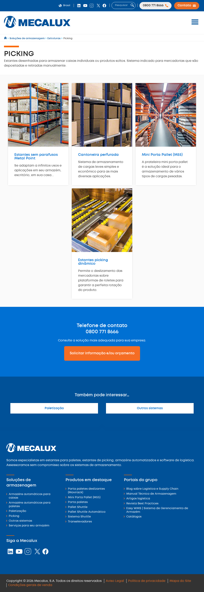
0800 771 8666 (102, 332)
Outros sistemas (150, 408)
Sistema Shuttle (79, 516)
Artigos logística (138, 498)
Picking (14, 516)
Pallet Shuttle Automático (86, 512)
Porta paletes (78, 502)
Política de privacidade (146, 580)
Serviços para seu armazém (29, 525)
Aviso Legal (115, 580)
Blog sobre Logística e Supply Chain (152, 489)
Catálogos (133, 516)
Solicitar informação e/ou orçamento (102, 353)
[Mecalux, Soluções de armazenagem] (37, 28)
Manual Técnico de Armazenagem (151, 494)
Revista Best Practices (142, 503)
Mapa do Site (180, 580)
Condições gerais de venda (30, 585)
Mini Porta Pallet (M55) (84, 497)
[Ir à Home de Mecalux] (5, 38)
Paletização (54, 408)
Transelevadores (80, 521)
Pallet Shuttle (77, 507)
